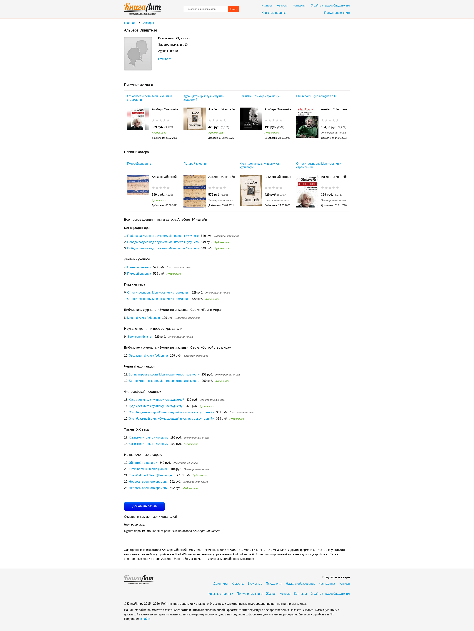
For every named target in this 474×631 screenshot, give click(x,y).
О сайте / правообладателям (330, 5)
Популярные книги (337, 12)
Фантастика (327, 583)
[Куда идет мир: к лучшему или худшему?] (194, 124)
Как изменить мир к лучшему (259, 96)
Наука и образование (300, 583)
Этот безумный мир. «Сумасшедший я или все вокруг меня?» (171, 412)
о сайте (145, 618)
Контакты (299, 5)
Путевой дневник (139, 163)
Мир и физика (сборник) (143, 317)
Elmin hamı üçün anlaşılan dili (316, 96)
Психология (274, 583)
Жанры (267, 5)
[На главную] (142, 9)
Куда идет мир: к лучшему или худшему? (203, 98)
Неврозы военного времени (148, 481)
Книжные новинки (274, 12)
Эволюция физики (139, 336)
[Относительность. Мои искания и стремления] (138, 124)
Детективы (220, 583)
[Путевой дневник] (138, 191)
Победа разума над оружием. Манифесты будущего (163, 235)
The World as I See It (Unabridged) (151, 475)
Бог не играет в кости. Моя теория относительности (164, 374)
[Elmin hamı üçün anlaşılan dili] (307, 124)
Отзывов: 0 (165, 59)
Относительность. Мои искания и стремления (149, 98)
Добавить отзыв (144, 506)
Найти (233, 9)
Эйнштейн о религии (143, 462)
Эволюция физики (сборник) (148, 355)
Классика (238, 583)
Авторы (282, 5)
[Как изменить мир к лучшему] (251, 124)
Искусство (255, 583)
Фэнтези (344, 583)
